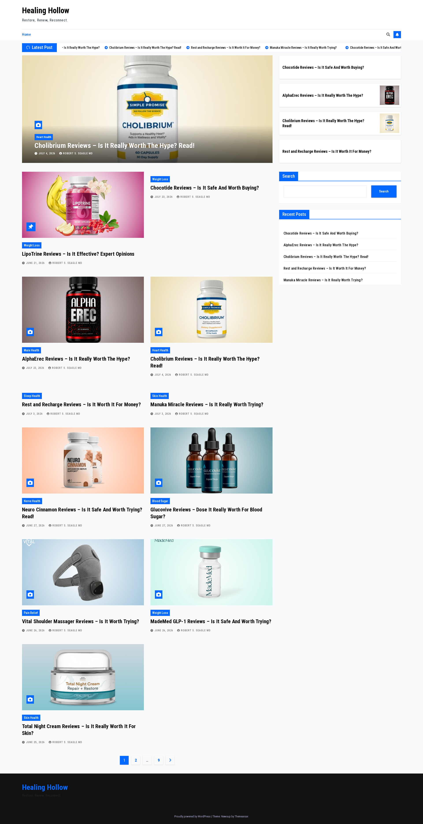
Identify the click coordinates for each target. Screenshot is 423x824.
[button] (388, 34)
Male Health (31, 350)
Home (26, 34)
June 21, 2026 (36, 263)
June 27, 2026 (36, 525)
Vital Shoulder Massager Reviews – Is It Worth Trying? (80, 621)
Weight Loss (32, 245)
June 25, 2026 (36, 742)
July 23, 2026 (164, 196)
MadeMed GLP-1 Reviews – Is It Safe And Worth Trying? (210, 621)
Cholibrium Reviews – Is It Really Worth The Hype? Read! (326, 257)
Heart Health (160, 350)
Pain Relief (31, 613)
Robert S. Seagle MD (78, 153)
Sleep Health (43, 137)
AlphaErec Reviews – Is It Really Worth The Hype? (322, 95)
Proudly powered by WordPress (192, 816)
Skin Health (159, 396)
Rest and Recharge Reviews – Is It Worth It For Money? (112, 145)
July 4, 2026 (163, 374)
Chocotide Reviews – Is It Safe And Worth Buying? (323, 67)
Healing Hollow (45, 10)
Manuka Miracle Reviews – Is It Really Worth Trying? (206, 404)
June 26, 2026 (36, 630)
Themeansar (241, 816)
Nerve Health (32, 501)
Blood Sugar (160, 501)
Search (288, 176)
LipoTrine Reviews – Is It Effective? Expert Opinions (78, 254)
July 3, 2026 (47, 153)
